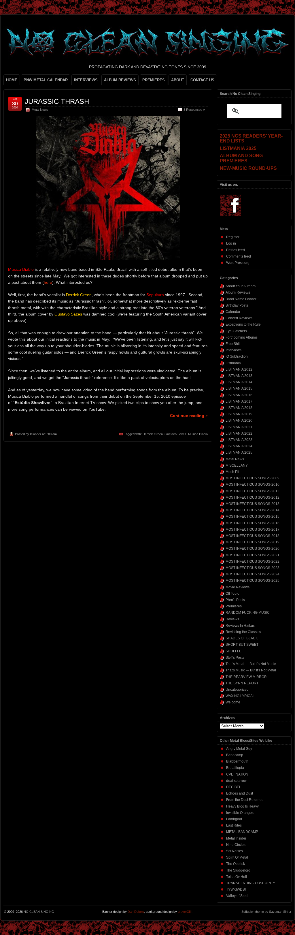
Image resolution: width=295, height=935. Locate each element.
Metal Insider (236, 838)
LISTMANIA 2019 (239, 414)
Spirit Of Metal (237, 857)
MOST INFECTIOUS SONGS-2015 (252, 517)
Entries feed (235, 250)
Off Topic (232, 594)
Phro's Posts (235, 600)
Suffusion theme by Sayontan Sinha (266, 911)
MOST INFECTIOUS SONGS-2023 (252, 568)
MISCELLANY (237, 465)
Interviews (233, 350)
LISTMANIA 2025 (239, 452)
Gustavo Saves (175, 434)
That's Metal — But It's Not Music (251, 664)
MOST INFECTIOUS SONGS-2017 (252, 529)
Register (232, 237)
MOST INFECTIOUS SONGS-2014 (252, 510)
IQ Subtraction (237, 356)
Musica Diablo (198, 434)
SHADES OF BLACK (242, 638)
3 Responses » (194, 109)
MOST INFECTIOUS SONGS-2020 (252, 549)
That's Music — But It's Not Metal (251, 670)
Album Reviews (238, 292)
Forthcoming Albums (242, 337)
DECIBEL (233, 787)
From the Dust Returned (245, 800)
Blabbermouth (237, 761)
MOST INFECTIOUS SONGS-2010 (252, 484)
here (48, 282)
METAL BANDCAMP (242, 832)
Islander (35, 434)
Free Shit (233, 344)
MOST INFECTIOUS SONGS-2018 (252, 536)
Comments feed (238, 256)
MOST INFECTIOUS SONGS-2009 (252, 478)
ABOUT (177, 80)
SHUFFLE (233, 651)
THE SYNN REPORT (242, 683)
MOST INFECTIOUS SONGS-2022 (252, 562)
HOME (11, 80)
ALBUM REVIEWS (120, 80)
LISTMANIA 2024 (239, 446)
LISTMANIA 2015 (239, 388)
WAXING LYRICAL (240, 696)
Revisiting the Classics (243, 632)
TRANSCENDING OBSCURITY (250, 883)
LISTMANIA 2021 (239, 427)
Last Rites (234, 825)
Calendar (233, 312)
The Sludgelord (238, 870)
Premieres (234, 606)
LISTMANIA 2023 (239, 440)
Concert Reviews (239, 318)
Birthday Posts (237, 305)
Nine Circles (235, 845)
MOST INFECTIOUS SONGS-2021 (252, 555)
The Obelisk (235, 864)
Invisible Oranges (240, 813)
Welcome (233, 702)
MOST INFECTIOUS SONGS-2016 (252, 523)
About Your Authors (241, 286)
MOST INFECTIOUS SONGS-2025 (252, 581)
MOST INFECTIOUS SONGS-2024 (252, 574)
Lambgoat (234, 819)
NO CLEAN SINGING (39, 911)
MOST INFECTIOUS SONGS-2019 (252, 542)
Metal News (40, 109)
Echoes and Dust (239, 793)
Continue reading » (189, 415)
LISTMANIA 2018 (239, 408)
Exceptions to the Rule (243, 324)
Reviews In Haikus (240, 626)
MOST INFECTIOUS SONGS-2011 (252, 491)
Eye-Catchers (236, 331)
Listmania (233, 363)
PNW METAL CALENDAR (46, 80)
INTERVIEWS (86, 80)
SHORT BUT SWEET (242, 645)
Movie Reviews (237, 587)
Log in (231, 243)
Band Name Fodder (241, 299)
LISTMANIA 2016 (239, 395)
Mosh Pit (232, 472)
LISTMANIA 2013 (239, 376)
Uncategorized (237, 690)
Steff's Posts (235, 658)
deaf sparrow (236, 781)
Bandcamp (234, 755)
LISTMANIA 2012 (239, 369)
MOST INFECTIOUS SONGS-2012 (252, 497)
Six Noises (234, 851)
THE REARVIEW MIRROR (246, 677)
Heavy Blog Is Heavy (242, 806)
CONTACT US (202, 80)
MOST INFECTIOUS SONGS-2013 (252, 504)
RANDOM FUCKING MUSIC (248, 613)
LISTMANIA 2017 (239, 401)
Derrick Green (153, 434)
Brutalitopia (235, 768)
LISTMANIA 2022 (239, 433)
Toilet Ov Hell (236, 877)
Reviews (232, 619)
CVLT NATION (237, 774)
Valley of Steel (237, 896)
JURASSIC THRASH (57, 101)
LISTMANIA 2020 (239, 420)
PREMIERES (153, 80)
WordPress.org (237, 263)
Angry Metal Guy (239, 749)
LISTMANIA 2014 (239, 382)
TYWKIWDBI (236, 889)
